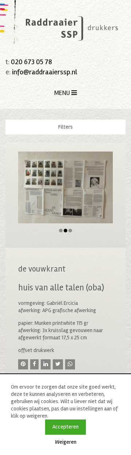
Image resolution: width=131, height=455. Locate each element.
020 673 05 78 (31, 61)
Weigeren (65, 442)
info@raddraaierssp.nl (44, 71)
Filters (65, 127)
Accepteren (65, 426)
